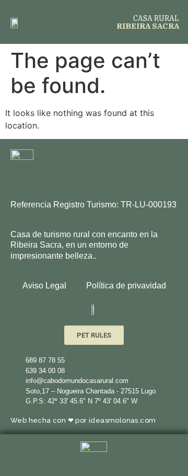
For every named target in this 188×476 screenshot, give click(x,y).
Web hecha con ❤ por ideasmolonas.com (83, 420)
